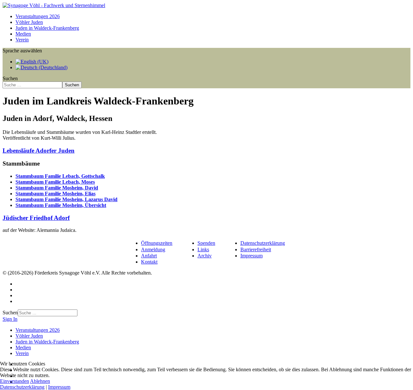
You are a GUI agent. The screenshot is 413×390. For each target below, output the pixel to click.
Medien (23, 34)
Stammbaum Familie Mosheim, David (56, 187)
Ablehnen (40, 381)
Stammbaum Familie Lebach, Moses (55, 182)
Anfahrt (149, 255)
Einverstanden (14, 381)
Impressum (251, 255)
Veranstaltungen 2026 (37, 16)
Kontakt (149, 262)
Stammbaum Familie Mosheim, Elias (55, 193)
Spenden (206, 243)
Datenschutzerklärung (262, 243)
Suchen (10, 78)
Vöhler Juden (29, 22)
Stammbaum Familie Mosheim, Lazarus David (66, 199)
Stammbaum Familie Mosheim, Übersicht (60, 205)
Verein (22, 39)
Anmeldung (153, 249)
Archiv (204, 255)
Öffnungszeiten (156, 243)
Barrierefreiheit (255, 249)
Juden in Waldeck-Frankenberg (47, 28)
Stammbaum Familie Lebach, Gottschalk (60, 176)
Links (203, 249)
